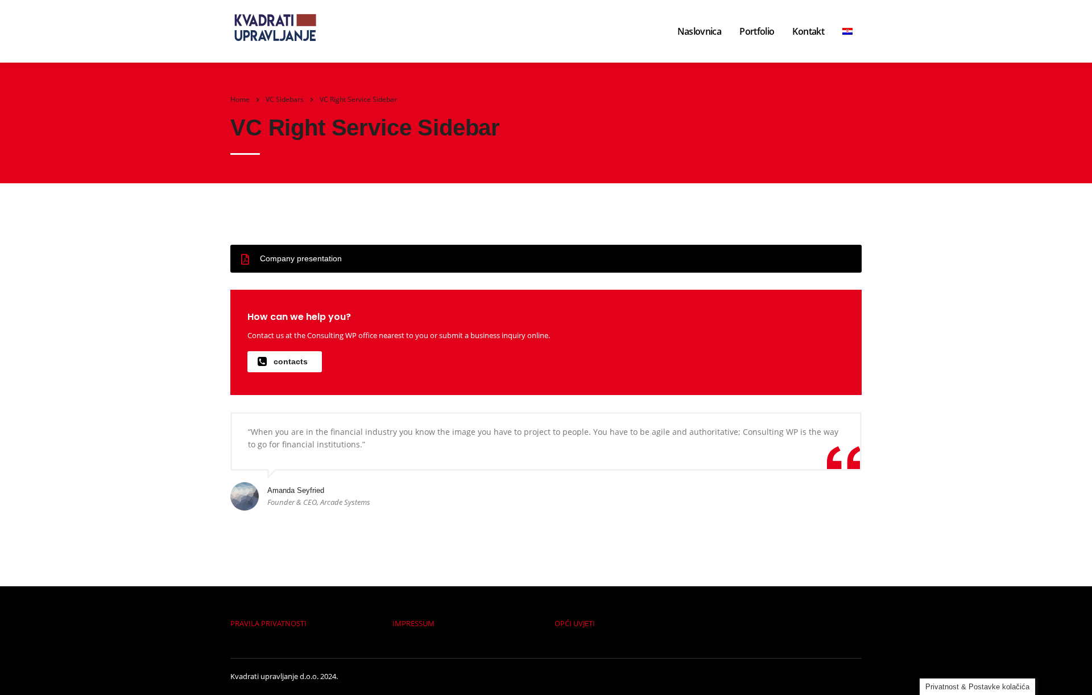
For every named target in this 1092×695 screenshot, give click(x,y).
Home (240, 99)
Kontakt (808, 31)
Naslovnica (699, 31)
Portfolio (756, 31)
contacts (291, 361)
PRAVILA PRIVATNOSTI (268, 623)
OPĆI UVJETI (575, 623)
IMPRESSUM (413, 623)
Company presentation (301, 258)
